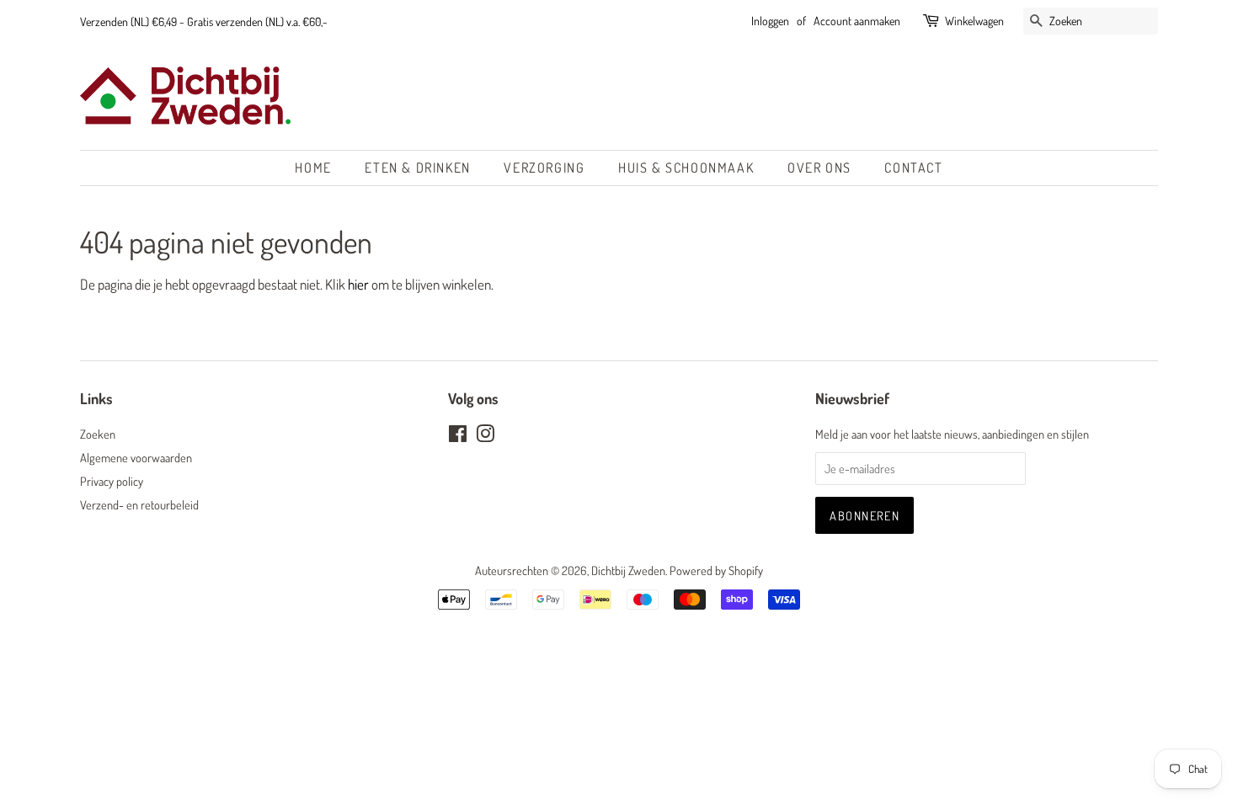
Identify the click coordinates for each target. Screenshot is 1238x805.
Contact (913, 167)
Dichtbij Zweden (628, 570)
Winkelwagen (974, 20)
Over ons (819, 167)
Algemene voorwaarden (136, 457)
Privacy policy (111, 480)
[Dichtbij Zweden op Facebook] (457, 436)
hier (358, 284)
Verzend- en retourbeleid (139, 504)
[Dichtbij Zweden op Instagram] (485, 436)
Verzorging (544, 167)
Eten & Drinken (417, 167)
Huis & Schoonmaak (686, 167)
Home (313, 167)
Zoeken (97, 433)
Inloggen (770, 20)
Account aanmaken (857, 20)
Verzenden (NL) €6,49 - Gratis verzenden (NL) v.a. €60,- (204, 21)
